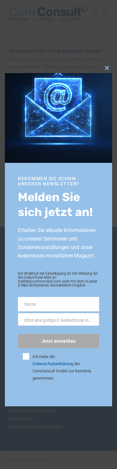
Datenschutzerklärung (52, 363)
